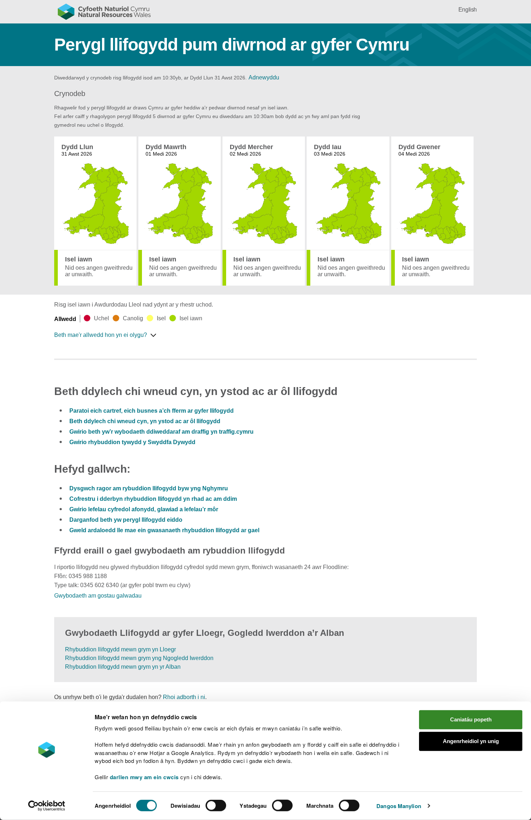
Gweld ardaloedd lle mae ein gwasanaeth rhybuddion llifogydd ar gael (164, 530)
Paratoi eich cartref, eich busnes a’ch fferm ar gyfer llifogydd (151, 411)
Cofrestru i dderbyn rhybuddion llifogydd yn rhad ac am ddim (153, 499)
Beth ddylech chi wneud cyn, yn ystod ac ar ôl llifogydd (144, 421)
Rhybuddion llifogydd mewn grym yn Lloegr (120, 649)
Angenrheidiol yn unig (471, 741)
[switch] (216, 805)
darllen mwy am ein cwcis (144, 777)
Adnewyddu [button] (264, 77)
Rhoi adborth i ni (184, 697)
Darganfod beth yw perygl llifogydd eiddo (125, 520)
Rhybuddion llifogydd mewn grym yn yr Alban (123, 667)
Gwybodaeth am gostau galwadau (98, 596)
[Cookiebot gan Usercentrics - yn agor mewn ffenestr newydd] (46, 806)
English (467, 9)
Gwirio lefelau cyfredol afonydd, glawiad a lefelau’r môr (143, 509)
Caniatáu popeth (471, 719)
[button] (107, 335)
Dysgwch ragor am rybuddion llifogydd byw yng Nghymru (148, 488)
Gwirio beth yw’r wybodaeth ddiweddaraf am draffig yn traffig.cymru (161, 432)
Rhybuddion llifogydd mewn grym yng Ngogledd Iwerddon (139, 658)
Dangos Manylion (398, 806)
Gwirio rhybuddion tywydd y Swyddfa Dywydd (132, 442)
